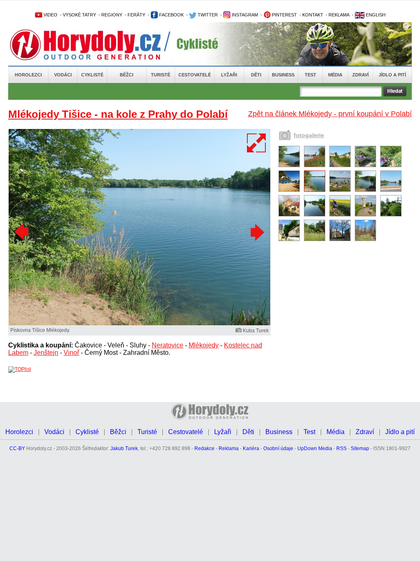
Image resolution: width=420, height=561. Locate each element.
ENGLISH (375, 14)
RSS (341, 448)
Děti (256, 74)
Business (283, 74)
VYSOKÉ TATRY (79, 14)
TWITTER (207, 14)
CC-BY (17, 448)
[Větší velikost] (257, 143)
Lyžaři (229, 74)
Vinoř (71, 352)
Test (310, 74)
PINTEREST (284, 14)
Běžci (126, 74)
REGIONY (111, 14)
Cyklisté (92, 74)
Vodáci (63, 74)
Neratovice (167, 345)
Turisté (160, 74)
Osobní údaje (278, 448)
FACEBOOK (171, 14)
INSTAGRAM (244, 14)
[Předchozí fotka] (22, 232)
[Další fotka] (256, 232)
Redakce (204, 448)
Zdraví (360, 74)
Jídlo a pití (392, 74)
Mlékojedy (204, 345)
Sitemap (360, 448)
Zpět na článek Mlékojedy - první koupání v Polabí (330, 114)
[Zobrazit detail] (289, 165)
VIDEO (49, 14)
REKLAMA (339, 14)
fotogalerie (309, 135)
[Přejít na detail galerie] (139, 323)
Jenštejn (46, 352)
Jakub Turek (124, 448)
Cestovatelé (194, 74)
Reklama (229, 448)
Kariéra (251, 448)
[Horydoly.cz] (95, 44)
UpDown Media (314, 448)
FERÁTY (136, 14)
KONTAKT (312, 14)
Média (335, 74)
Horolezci (28, 74)
